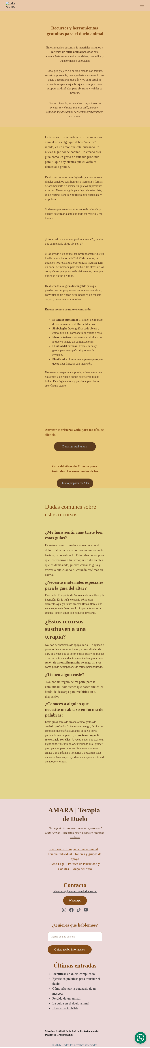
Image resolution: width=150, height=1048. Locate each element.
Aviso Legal (57, 864)
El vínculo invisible (65, 1008)
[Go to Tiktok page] (78, 910)
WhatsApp (75, 900)
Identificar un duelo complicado (73, 974)
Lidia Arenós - (53, 832)
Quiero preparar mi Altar (75, 483)
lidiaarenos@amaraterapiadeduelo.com (75, 891)
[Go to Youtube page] (86, 910)
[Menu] (142, 5)
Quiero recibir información (69, 949)
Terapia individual (60, 854)
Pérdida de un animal (66, 998)
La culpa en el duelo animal (70, 1003)
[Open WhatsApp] (140, 1038)
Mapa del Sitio (82, 869)
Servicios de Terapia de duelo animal (73, 849)
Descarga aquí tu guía (74, 446)
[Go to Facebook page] (71, 910)
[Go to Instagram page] (64, 910)
